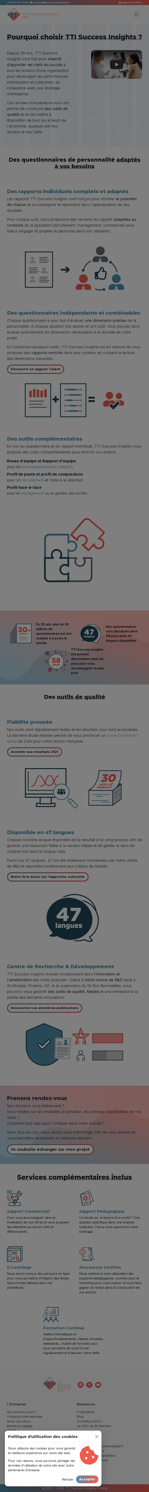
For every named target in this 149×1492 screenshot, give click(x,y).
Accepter (87, 1479)
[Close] (97, 1437)
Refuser (68, 1479)
